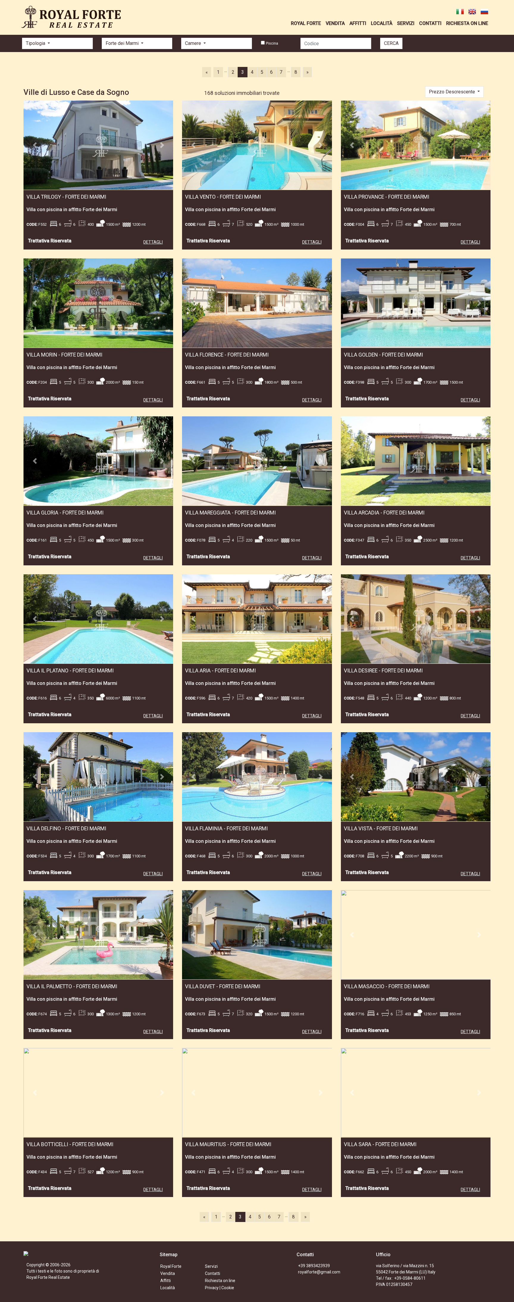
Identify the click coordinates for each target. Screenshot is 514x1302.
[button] (34, 145)
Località (167, 1287)
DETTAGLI (153, 242)
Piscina (272, 43)
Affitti (165, 1280)
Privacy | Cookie (219, 1287)
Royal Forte (170, 1266)
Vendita (167, 1273)
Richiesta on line (220, 1280)
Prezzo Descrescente (452, 92)
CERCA (391, 43)
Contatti (212, 1273)
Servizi (211, 1266)
